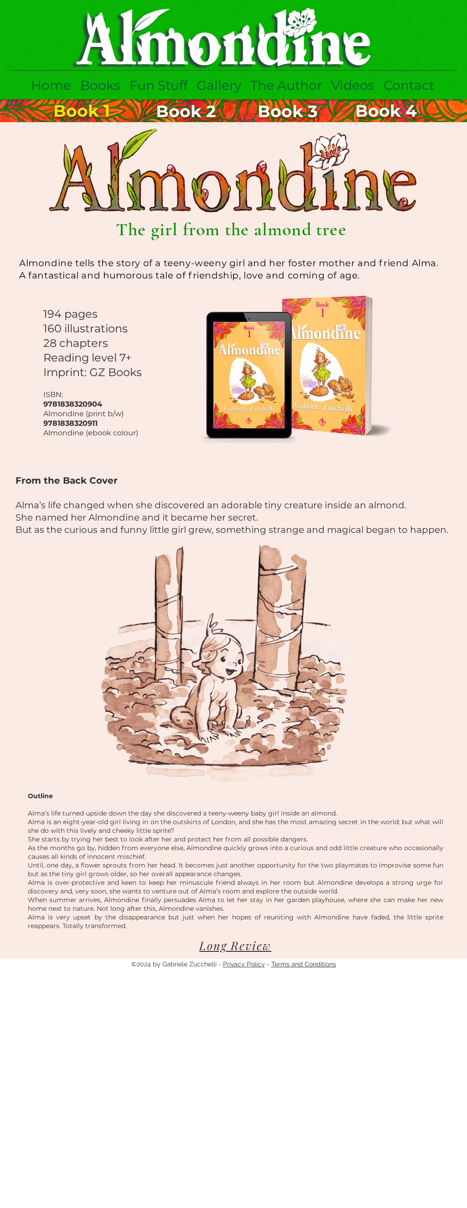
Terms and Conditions (303, 964)
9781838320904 (72, 404)
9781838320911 (70, 423)
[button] (100, 85)
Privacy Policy (244, 964)
